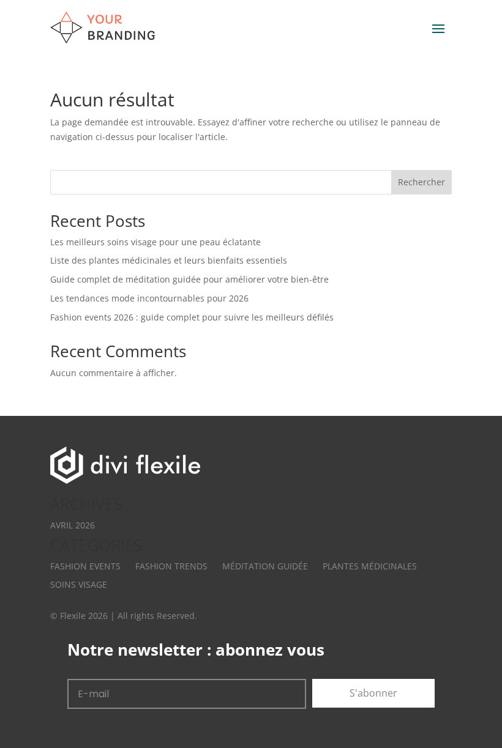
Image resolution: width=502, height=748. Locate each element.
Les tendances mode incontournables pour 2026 (149, 298)
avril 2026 (72, 525)
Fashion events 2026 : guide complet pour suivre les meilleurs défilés (192, 317)
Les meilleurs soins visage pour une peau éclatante (155, 242)
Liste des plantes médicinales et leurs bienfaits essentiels (168, 260)
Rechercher (421, 182)
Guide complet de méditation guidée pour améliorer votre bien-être (189, 279)
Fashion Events (85, 566)
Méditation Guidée (265, 566)
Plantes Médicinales (370, 566)
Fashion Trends (171, 566)
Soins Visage (78, 584)
